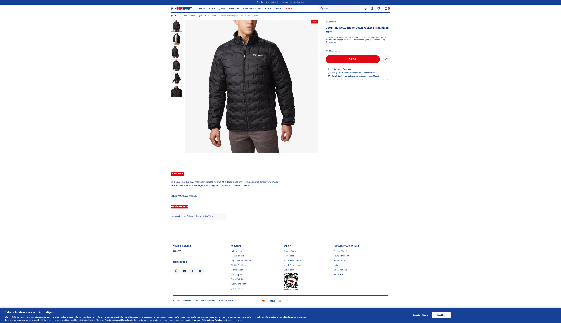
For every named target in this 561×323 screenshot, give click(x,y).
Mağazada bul (334, 51)
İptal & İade (289, 256)
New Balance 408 (341, 256)
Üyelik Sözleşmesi (208, 301)
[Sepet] (386, 8)
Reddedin (42, 320)
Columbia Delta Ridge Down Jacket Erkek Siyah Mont (239, 16)
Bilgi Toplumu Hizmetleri (242, 261)
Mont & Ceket (210, 16)
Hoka (336, 265)
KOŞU (278, 9)
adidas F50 (338, 275)
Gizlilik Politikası (238, 265)
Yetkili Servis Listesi (293, 265)
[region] (280, 315)
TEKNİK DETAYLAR (179, 207)
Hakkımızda (236, 251)
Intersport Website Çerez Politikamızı (208, 320)
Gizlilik (221, 301)
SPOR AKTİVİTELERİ (252, 9)
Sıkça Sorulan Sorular (293, 261)
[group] (176, 26)
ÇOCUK (222, 9)
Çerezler (229, 301)
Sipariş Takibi (290, 251)
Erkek (192, 16)
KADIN (212, 9)
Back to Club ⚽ (341, 251)
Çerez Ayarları (237, 289)
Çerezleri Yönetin (420, 315)
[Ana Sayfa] (181, 8)
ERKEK (202, 9)
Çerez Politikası (238, 279)
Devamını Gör (331, 42)
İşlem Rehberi (237, 270)
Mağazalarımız (237, 256)
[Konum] (365, 8)
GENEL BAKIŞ (177, 174)
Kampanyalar (237, 275)
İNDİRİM (288, 9)
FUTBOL (268, 9)
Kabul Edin (441, 315)
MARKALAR (234, 9)
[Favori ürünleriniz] (378, 8)
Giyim (200, 16)
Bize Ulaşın (289, 270)
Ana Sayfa (183, 16)
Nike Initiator (340, 261)
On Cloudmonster (341, 270)
